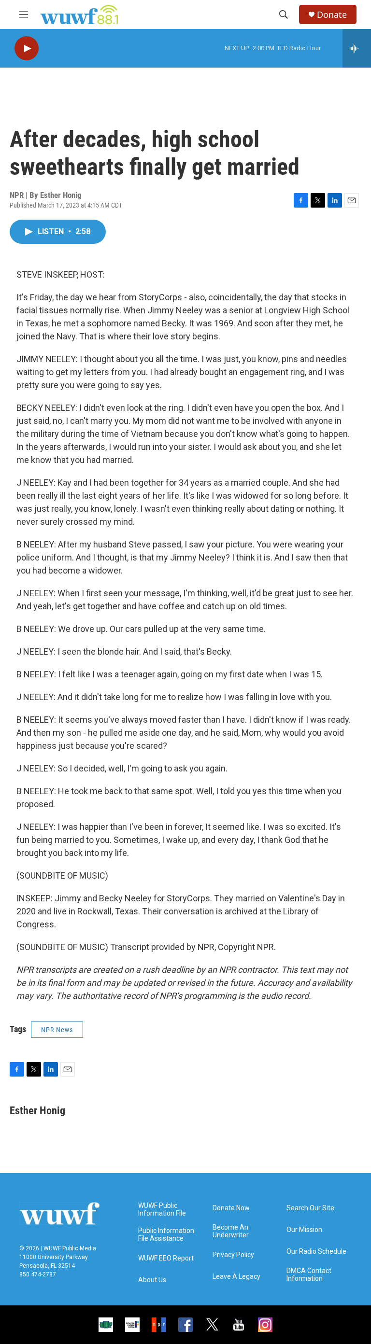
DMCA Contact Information (308, 1274)
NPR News (57, 1030)
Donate (332, 15)
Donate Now (231, 1208)
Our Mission (304, 1229)
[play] (26, 48)
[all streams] (356, 48)
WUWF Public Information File (162, 1209)
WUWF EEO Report (166, 1258)
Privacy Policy (233, 1255)
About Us (152, 1280)
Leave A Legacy (236, 1276)
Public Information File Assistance (166, 1234)
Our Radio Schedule (316, 1251)
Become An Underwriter (231, 1231)
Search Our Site (310, 1208)
